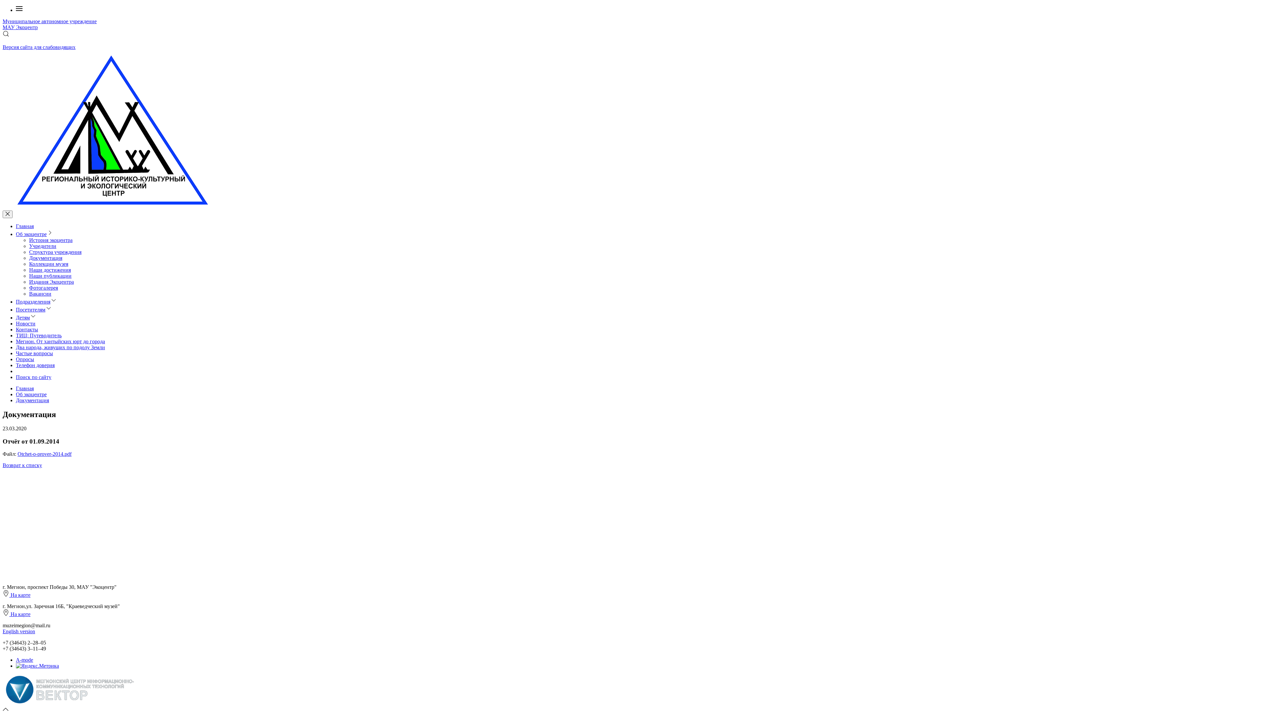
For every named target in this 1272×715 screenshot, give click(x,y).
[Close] (8, 214)
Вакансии (40, 294)
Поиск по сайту (33, 377)
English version (19, 631)
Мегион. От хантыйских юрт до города (60, 341)
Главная (25, 226)
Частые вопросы (34, 353)
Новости (25, 323)
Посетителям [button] (30, 309)
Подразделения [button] (33, 302)
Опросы (25, 359)
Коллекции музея (48, 264)
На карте (19, 595)
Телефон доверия (35, 365)
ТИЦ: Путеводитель (39, 335)
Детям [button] (23, 317)
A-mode (24, 660)
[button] (19, 10)
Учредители (42, 246)
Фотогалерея (43, 288)
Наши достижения (50, 270)
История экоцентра (51, 240)
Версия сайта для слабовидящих (39, 47)
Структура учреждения (55, 252)
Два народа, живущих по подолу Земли (60, 347)
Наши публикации (50, 276)
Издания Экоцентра (51, 282)
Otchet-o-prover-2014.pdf (45, 454)
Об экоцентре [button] (31, 234)
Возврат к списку (22, 465)
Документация (45, 258)
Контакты (27, 329)
